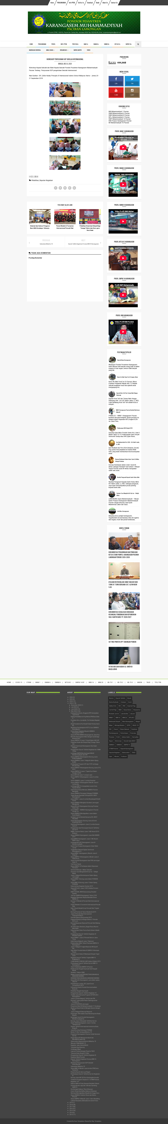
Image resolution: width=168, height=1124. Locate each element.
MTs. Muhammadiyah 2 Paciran (119, 117)
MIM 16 (91, 682)
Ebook (97, 2)
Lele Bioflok (124, 713)
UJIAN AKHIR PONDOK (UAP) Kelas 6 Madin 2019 (85, 961)
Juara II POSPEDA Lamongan (80, 1004)
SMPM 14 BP (79, 682)
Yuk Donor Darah (76, 864)
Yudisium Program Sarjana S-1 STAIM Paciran (85, 1079)
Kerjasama (136, 710)
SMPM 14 (128, 44)
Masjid (138, 721)
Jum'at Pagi (112, 710)
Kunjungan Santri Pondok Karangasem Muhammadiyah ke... (82, 1018)
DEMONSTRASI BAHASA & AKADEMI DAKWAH (85, 978)
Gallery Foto (112, 706)
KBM (120, 710)
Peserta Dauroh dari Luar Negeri (80, 1072)
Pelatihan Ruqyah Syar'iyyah (79, 991)
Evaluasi (123, 702)
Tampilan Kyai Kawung (78, 1047)
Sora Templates (79, 1121)
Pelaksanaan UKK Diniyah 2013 (125, 428)
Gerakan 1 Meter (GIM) (78, 972)
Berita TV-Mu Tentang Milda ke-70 (81, 1032)
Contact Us (114, 2)
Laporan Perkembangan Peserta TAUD (83, 1051)
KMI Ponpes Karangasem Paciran (120, 121)
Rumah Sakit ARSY (130, 741)
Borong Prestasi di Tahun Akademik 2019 (83, 912)
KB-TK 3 (130, 682)
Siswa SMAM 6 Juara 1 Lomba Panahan (83, 780)
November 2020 (76, 705)
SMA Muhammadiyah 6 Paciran (119, 113)
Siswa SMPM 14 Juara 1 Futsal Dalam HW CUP (85, 740)
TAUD (148, 682)
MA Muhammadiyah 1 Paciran (119, 111)
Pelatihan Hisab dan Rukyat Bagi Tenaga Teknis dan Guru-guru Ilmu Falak (90, 228)
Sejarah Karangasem (126, 748)
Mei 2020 (74, 711)
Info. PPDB (64, 44)
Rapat (111, 741)
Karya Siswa (127, 710)
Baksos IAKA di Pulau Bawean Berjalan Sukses (85, 1083)
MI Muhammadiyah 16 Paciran (119, 123)
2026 (71, 697)
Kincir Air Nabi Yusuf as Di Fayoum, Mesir (127, 377)
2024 (71, 701)
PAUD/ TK (136, 725)
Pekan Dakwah (124, 729)
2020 (71, 703)
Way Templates (96, 1121)
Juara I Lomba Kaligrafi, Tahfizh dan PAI (83, 998)
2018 (71, 1104)
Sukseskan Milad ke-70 (78, 1066)
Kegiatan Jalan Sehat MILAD (79, 1045)
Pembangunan (113, 733)
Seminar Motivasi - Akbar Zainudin (81, 870)
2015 (71, 1110)
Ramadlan (135, 737)
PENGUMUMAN (61, 2)
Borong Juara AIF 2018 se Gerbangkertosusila (85, 1077)
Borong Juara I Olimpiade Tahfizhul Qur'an (84, 1021)
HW (120, 706)
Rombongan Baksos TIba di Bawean (82, 1089)
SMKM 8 (106, 44)
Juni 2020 (74, 709)
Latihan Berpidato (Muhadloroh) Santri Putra (84, 1100)
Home (52, 2)
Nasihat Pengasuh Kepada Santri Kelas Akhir (128, 477)
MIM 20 (100, 682)
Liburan (132, 713)
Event (130, 702)
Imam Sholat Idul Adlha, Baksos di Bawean (84, 1091)
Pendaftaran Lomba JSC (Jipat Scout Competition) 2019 (82, 984)
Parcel (116, 729)
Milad (110, 725)
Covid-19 (18, 682)
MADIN (139, 682)
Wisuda (116, 756)
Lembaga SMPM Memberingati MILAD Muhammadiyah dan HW (82, 754)
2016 (71, 1108)
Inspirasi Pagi (131, 706)
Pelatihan (35, 180)
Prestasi (75, 44)
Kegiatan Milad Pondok (78, 1057)
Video (88, 50)
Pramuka (133, 733)
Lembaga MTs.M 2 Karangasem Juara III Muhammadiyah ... (83, 843)
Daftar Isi (81, 2)
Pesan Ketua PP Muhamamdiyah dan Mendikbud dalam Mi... (82, 1038)
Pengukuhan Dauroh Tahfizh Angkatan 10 (83, 993)
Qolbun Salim (126, 737)
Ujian (110, 756)
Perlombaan (124, 733)
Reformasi (118, 741)
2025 (71, 699)
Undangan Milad (76, 1049)
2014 (71, 1112)
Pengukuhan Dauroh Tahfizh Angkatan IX (83, 1055)
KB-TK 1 (110, 682)
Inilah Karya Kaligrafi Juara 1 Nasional (82, 941)
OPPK (128, 725)
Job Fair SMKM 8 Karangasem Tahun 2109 (84, 895)
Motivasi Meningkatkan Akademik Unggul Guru (85, 1093)
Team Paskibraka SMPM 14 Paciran (82, 967)
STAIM (29, 682)
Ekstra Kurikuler (114, 702)
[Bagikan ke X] (34, 177)
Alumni (111, 698)
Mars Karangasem (128, 721)
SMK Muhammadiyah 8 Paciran (119, 115)
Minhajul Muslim (120, 725)
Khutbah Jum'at (114, 713)
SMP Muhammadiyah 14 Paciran (120, 119)
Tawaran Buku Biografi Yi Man (80, 1053)
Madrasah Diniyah (34, 50)
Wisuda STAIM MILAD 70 (78, 1043)
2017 (71, 1106)
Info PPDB (72, 2)
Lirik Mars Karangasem (123, 511)
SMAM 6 (95, 44)
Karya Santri (78, 50)
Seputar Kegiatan (46, 180)
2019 (71, 1102)
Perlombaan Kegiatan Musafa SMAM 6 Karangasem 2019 (83, 732)
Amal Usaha (49, 50)
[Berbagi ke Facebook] (35, 177)
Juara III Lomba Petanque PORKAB (81, 1030)
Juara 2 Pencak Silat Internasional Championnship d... (81, 914)
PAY (110, 729)
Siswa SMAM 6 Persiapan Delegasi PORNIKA (84, 793)
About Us (105, 2)
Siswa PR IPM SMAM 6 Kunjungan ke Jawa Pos (85, 735)
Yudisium (124, 756)
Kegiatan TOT (75, 1081)
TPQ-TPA (158, 682)
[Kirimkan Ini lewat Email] (30, 177)
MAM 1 (85, 44)
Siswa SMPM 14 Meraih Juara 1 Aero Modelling (85, 1099)
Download (90, 2)
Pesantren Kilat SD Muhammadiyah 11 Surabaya (86, 1006)
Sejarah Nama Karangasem (124, 360)
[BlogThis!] (32, 177)
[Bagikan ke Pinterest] (37, 177)
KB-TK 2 (120, 682)
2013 (71, 1114)
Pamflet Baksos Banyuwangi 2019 (81, 917)
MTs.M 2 (117, 44)
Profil (53, 44)
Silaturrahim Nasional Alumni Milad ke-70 (83, 1041)
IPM (124, 706)
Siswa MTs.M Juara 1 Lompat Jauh (81, 775)
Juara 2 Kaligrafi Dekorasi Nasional (81, 1011)
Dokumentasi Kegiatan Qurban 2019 (82, 886)
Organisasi (63, 50)
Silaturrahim (126, 752)
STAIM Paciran (113, 748)
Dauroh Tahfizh (120, 698)
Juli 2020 (74, 707)
